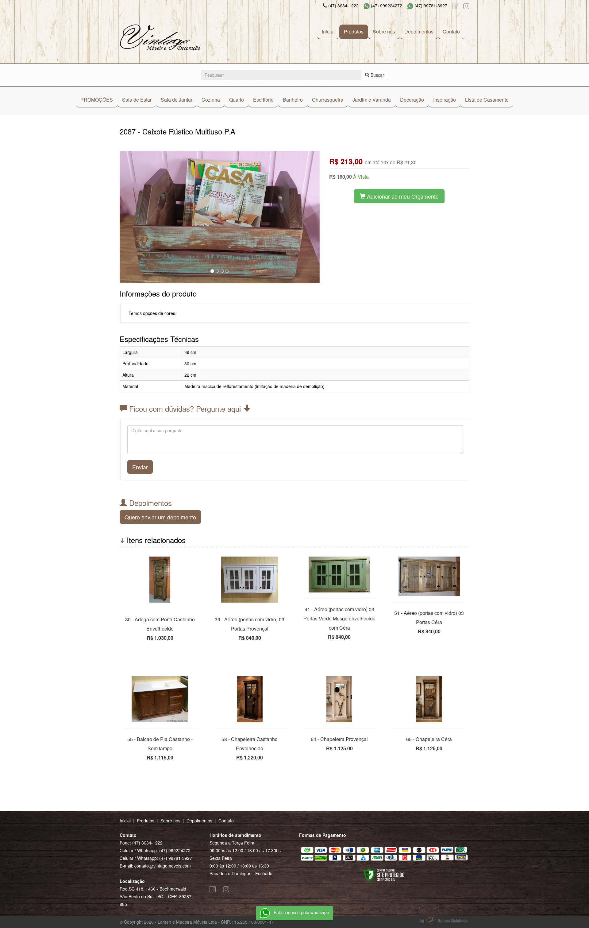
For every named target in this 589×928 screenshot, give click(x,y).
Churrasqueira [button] (327, 99)
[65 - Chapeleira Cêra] (429, 699)
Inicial (328, 31)
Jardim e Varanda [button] (371, 99)
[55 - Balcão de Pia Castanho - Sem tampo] (160, 699)
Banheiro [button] (293, 99)
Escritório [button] (263, 99)
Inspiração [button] (444, 99)
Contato (451, 31)
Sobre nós (384, 31)
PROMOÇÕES (96, 99)
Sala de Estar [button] (137, 99)
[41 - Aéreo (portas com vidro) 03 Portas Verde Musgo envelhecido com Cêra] (339, 574)
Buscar (376, 75)
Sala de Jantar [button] (176, 99)
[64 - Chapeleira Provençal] (339, 699)
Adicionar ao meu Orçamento (402, 196)
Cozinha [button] (211, 99)
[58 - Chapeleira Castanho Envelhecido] (250, 699)
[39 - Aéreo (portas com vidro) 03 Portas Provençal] (250, 580)
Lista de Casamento (487, 99)
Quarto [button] (236, 99)
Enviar (140, 467)
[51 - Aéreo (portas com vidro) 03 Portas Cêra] (429, 576)
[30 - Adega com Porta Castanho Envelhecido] (160, 580)
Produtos (354, 31)
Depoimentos (418, 31)
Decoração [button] (412, 99)
